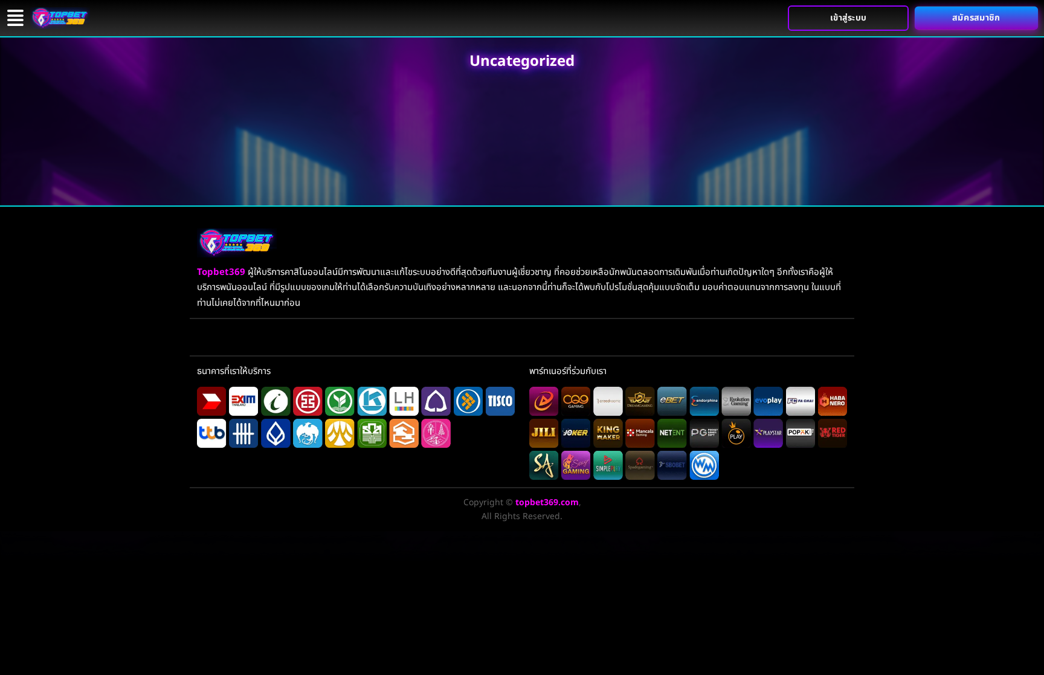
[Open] (15, 17)
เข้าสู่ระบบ (848, 17)
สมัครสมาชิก (976, 18)
